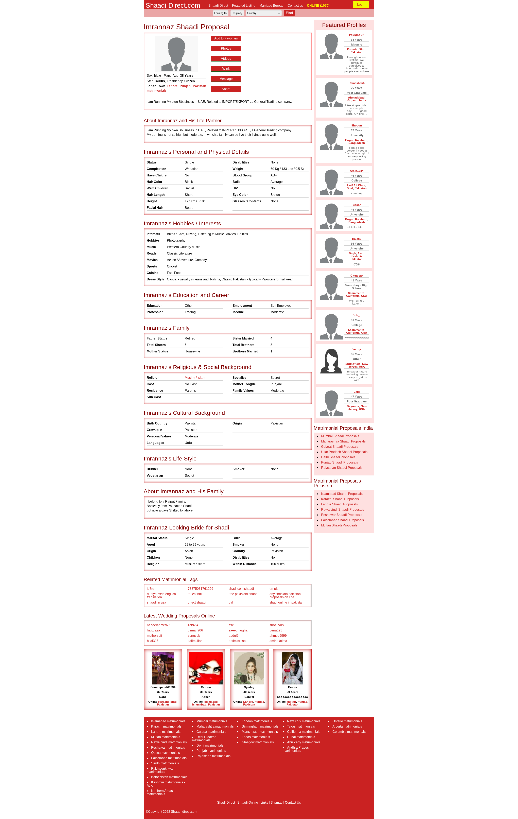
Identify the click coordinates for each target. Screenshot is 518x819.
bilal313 (152, 641)
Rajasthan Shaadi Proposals (341, 467)
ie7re (150, 588)
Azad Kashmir (357, 255)
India (362, 100)
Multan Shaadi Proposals (339, 525)
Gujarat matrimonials (211, 731)
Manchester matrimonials (260, 731)
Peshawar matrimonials (168, 747)
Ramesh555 (357, 83)
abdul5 (234, 635)
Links (264, 802)
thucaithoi (195, 594)
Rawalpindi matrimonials (169, 742)
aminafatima (278, 641)
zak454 (193, 625)
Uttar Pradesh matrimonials (204, 738)
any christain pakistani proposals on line (285, 595)
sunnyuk (194, 635)
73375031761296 (200, 588)
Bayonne (353, 406)
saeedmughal (238, 630)
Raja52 (356, 238)
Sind (173, 701)
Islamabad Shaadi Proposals (342, 493)
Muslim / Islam (195, 377)
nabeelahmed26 (158, 625)
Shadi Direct (226, 802)
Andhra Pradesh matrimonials (297, 749)
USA (364, 295)
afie (231, 625)
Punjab (185, 86)
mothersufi (154, 635)
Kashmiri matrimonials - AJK (166, 784)
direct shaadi (197, 602)
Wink (226, 68)
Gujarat (352, 100)
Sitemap (276, 802)
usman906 (195, 630)
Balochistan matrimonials (169, 777)
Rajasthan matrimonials (213, 756)
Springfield (353, 363)
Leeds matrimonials (256, 737)
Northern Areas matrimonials (160, 792)
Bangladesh (356, 142)
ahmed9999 (278, 635)
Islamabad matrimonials (168, 721)
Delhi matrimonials (209, 745)
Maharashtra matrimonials (215, 726)
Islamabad (211, 701)
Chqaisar (356, 275)
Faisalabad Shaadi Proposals (342, 520)
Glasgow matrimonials (258, 742)
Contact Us (293, 802)
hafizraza (153, 630)
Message (226, 79)
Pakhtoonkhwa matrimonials (160, 770)
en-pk (274, 588)
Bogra (349, 140)
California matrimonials (303, 731)
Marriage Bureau (271, 5)
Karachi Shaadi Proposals (340, 499)
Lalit (357, 391)
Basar (357, 204)
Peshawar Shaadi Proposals (341, 515)
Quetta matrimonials (165, 752)
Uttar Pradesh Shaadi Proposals (344, 452)
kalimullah (195, 641)
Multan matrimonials (165, 737)
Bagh (352, 253)
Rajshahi (361, 140)
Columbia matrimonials (349, 731)
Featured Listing (243, 5)
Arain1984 (357, 170)
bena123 (276, 630)
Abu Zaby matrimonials (303, 742)
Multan (291, 701)
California (353, 295)
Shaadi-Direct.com (173, 5)
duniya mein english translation (161, 595)
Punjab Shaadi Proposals (339, 462)
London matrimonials (257, 721)
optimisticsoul (238, 641)
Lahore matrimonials (165, 731)
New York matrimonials (303, 721)
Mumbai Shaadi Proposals (340, 436)
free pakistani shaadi (243, 594)
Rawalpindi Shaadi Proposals (342, 509)
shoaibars (277, 625)
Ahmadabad (356, 97)
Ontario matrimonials (347, 721)
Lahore (172, 86)
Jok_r (357, 315)
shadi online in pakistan (287, 602)
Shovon (356, 125)
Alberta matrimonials (347, 726)
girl (231, 602)
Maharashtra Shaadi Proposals (343, 441)
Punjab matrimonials (211, 750)
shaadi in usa (156, 602)
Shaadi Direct (218, 5)
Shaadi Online (247, 802)
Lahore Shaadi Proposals (339, 504)
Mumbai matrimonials (211, 721)
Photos (226, 48)
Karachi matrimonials (166, 726)
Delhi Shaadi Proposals (338, 457)
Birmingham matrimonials (260, 726)
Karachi (163, 701)
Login (361, 4)
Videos (226, 58)
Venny (356, 349)
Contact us (295, 5)
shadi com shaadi (241, 588)
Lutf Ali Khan (356, 185)
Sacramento (356, 293)
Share (226, 89)
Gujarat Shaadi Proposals (339, 446)
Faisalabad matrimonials (169, 758)
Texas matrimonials (301, 726)
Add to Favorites (226, 38)
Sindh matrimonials (165, 763)
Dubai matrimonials (301, 737)
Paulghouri (356, 34)
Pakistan (163, 704)
